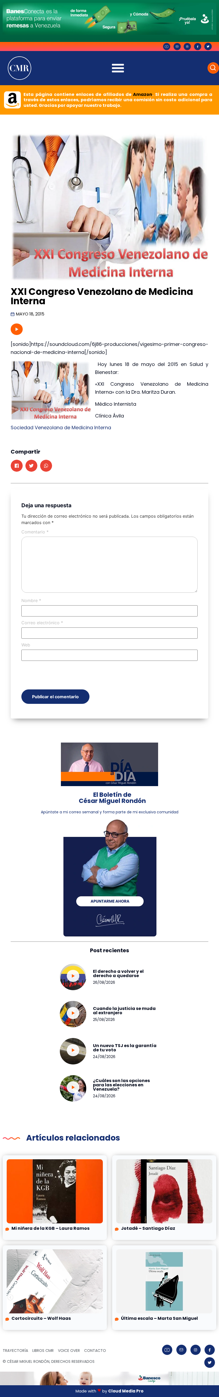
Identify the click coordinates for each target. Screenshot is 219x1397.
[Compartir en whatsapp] (46, 466)
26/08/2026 (104, 982)
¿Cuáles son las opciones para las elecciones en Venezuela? (121, 1085)
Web (25, 645)
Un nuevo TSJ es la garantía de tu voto (125, 1048)
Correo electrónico (42, 623)
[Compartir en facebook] (17, 466)
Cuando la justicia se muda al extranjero (124, 1010)
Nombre (31, 600)
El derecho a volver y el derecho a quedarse (118, 973)
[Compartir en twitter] (31, 466)
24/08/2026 (104, 1056)
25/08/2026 (104, 1019)
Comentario (35, 532)
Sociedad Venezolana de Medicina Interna (61, 427)
